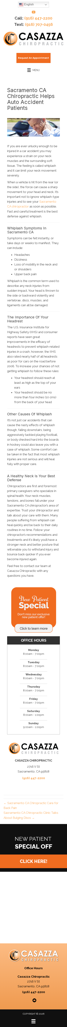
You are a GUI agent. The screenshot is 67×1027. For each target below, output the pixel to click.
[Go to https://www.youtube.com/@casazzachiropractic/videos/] (33, 12)
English (28, 4)
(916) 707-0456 (39, 24)
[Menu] (33, 1021)
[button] (33, 861)
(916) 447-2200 (38, 18)
